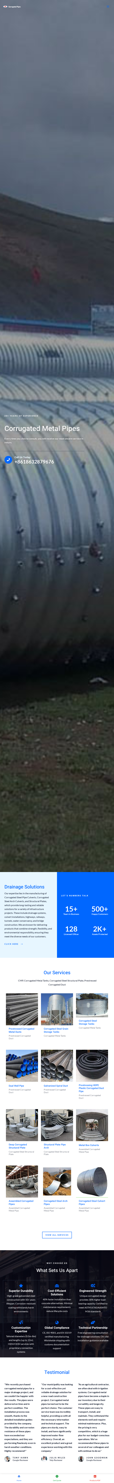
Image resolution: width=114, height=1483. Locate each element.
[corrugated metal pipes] (12, 6)
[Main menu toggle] (108, 6)
